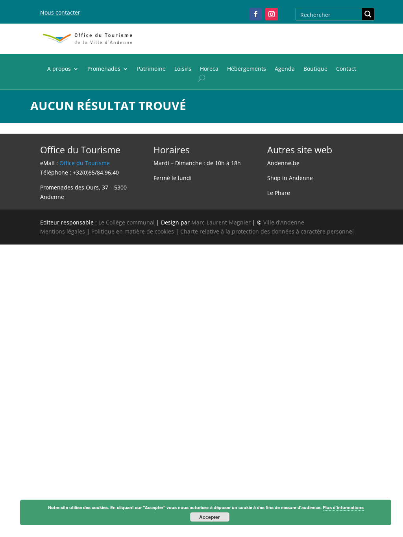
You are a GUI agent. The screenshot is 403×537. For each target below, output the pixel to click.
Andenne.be (283, 163)
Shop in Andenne (290, 178)
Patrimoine (151, 69)
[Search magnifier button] (368, 14)
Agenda (285, 69)
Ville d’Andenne (283, 222)
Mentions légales (62, 231)
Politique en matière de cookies (132, 231)
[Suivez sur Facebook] (256, 14)
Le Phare (278, 193)
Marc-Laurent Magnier (221, 222)
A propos (59, 69)
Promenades (103, 69)
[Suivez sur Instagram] (271, 14)
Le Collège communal (126, 222)
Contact (346, 69)
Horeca (209, 69)
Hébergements (246, 69)
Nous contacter (60, 12)
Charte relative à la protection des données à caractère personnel (267, 231)
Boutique (315, 69)
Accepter (209, 516)
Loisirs (182, 69)
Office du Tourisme (84, 163)
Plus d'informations (343, 507)
